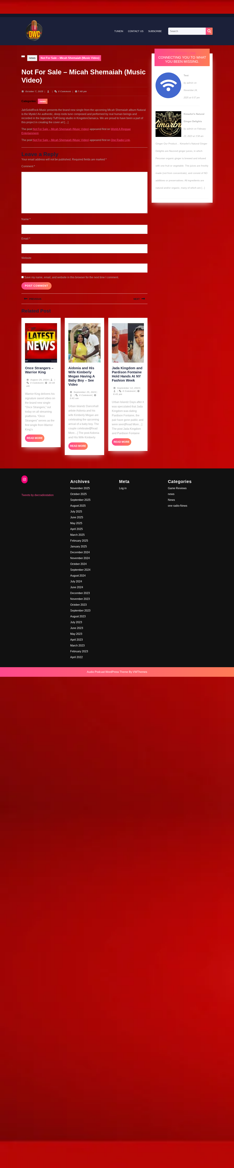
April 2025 (76, 529)
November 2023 (80, 598)
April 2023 (76, 639)
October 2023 (78, 604)
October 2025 (78, 494)
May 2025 (76, 523)
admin (190, 82)
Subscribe (155, 31)
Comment (28, 166)
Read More (35, 439)
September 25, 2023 (85, 392)
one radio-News (177, 505)
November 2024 (80, 558)
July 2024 (76, 581)
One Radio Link (120, 140)
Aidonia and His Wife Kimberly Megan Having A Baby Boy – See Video (81, 376)
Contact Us (135, 31)
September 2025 (80, 499)
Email (25, 238)
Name (25, 219)
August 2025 (78, 505)
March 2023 (77, 645)
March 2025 (77, 534)
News (171, 499)
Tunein (118, 31)
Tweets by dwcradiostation (37, 495)
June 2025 (76, 517)
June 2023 (76, 628)
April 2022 (76, 657)
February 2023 (79, 651)
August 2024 (78, 575)
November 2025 (80, 488)
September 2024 (80, 569)
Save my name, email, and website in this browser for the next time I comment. (71, 277)
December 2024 (80, 552)
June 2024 (76, 587)
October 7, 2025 (34, 91)
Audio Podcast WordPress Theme (107, 671)
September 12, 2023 (128, 388)
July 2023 (76, 622)
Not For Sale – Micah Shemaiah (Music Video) (61, 129)
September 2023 (80, 610)
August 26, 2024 (39, 380)
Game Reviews (177, 488)
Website (26, 257)
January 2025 (78, 546)
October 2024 (78, 563)
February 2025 (79, 540)
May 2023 (76, 633)
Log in (123, 488)
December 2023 (80, 593)
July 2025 (76, 511)
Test (186, 75)
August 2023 (78, 616)
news (32, 58)
